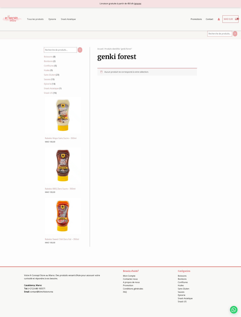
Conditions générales (133, 288)
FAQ (125, 292)
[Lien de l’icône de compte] (219, 19)
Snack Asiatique (68, 19)
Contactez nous (130, 279)
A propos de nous (131, 282)
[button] (233, 309)
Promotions (196, 19)
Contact (209, 19)
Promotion (128, 285)
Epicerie (52, 19)
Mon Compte (129, 275)
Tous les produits (35, 19)
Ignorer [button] (137, 3)
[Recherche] (235, 33)
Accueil (100, 48)
